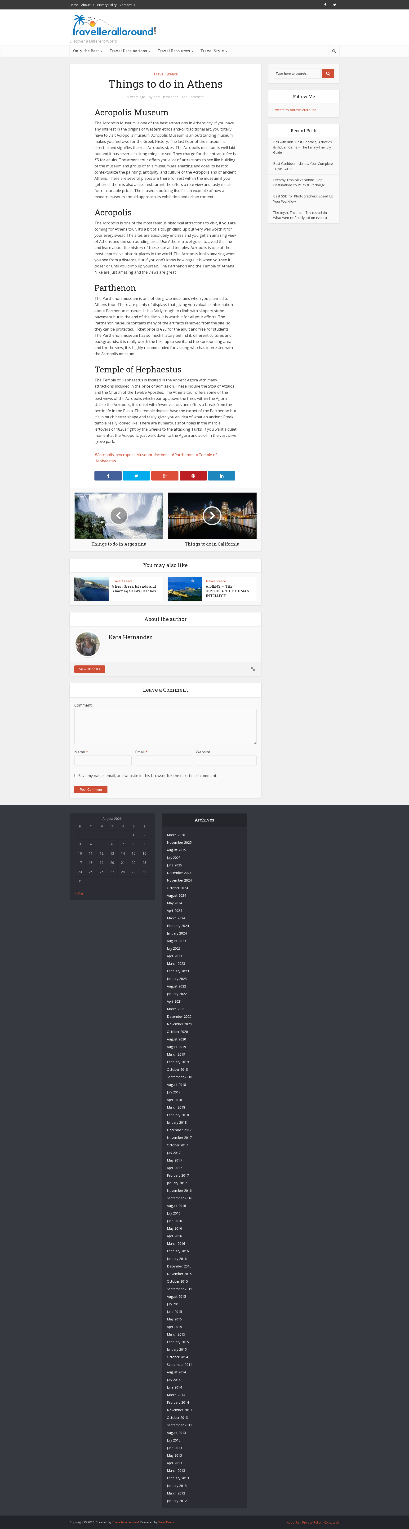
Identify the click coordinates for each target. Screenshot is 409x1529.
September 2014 (179, 1364)
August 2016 (176, 1205)
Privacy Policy (107, 5)
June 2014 (174, 1387)
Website (203, 752)
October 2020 (177, 1031)
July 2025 (174, 857)
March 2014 (176, 1395)
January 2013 (177, 1485)
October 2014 (177, 1357)
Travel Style (212, 50)
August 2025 (176, 850)
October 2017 (177, 1145)
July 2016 (174, 1213)
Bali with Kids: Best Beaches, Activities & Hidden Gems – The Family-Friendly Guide (302, 147)
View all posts (89, 669)
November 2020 (179, 1024)
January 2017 (177, 1183)
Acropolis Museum (135, 454)
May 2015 (174, 1319)
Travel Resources (174, 50)
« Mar (79, 893)
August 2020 (176, 1039)
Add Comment (193, 97)
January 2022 (177, 994)
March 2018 (176, 1107)
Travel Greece (165, 74)
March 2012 (176, 1493)
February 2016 (178, 1251)
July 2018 (174, 1092)
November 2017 (179, 1137)
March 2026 (176, 835)
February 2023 (178, 971)
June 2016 (174, 1221)
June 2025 (174, 865)
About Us (87, 5)
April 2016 (174, 1236)
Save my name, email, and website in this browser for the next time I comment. (147, 775)
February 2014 (178, 1402)
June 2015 (174, 1311)
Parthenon (184, 454)
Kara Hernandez (165, 97)
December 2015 (179, 1266)
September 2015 (179, 1289)
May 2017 (174, 1160)
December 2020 (179, 1016)
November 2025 (179, 842)
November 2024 (179, 880)
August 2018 (176, 1084)
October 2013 (177, 1417)
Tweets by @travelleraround (294, 110)
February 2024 (178, 925)
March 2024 (176, 918)
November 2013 (179, 1410)
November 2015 (179, 1273)
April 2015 (174, 1326)
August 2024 (176, 895)
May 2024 (174, 903)
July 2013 (174, 1440)
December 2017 (179, 1130)
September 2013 (179, 1425)
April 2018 (174, 1099)
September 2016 (179, 1198)
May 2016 (174, 1228)
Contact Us (127, 5)
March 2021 (176, 1009)
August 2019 (176, 1046)
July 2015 (174, 1304)
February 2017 (178, 1175)
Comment (83, 705)
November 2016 (179, 1190)
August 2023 (176, 941)
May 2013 (174, 1455)
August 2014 (176, 1372)
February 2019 (178, 1062)
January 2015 (177, 1349)
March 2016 (176, 1243)
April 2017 (174, 1168)
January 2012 (177, 1500)
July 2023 (174, 948)
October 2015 (177, 1281)
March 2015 (176, 1334)
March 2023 (176, 963)
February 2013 (178, 1478)
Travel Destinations (128, 50)
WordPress (166, 1522)
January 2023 (177, 978)
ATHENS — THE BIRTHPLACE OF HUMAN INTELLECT (228, 591)
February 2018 (178, 1115)
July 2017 (174, 1152)
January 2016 (177, 1258)
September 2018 (179, 1077)
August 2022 (176, 986)
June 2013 (174, 1448)
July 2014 (174, 1379)
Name (81, 752)
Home (74, 5)
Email (141, 752)
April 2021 (174, 1001)
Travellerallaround (125, 1522)
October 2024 (177, 888)
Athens (163, 454)
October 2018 (177, 1069)
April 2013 (174, 1463)
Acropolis (105, 454)
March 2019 (176, 1054)
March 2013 (176, 1470)
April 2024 (174, 910)
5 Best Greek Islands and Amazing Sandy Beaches (134, 588)
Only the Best (86, 50)
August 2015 (176, 1296)
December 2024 (179, 872)
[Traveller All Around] (114, 25)
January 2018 (177, 1122)
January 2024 (177, 933)
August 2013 (176, 1432)
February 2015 (178, 1342)
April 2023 (174, 956)
